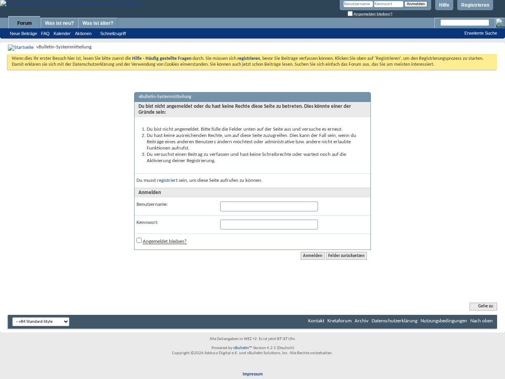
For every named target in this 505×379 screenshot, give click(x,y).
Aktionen (83, 33)
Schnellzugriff (113, 33)
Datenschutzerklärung (394, 321)
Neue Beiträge (23, 33)
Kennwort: (147, 222)
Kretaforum (339, 321)
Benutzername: (152, 204)
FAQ (45, 33)
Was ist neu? (59, 23)
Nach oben (481, 321)
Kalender (62, 33)
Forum (24, 23)
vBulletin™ (242, 348)
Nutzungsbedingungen (444, 321)
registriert (167, 180)
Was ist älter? (97, 23)
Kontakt (316, 321)
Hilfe (444, 5)
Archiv (361, 321)
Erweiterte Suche (480, 33)
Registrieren (475, 5)
